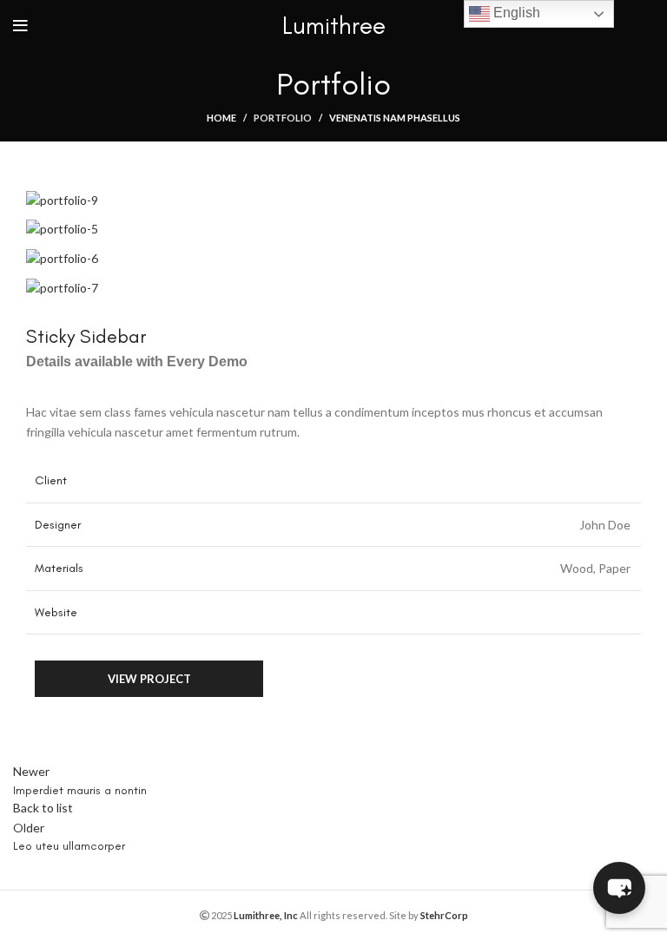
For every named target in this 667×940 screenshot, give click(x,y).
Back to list (43, 807)
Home (221, 117)
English (515, 12)
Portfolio (283, 117)
